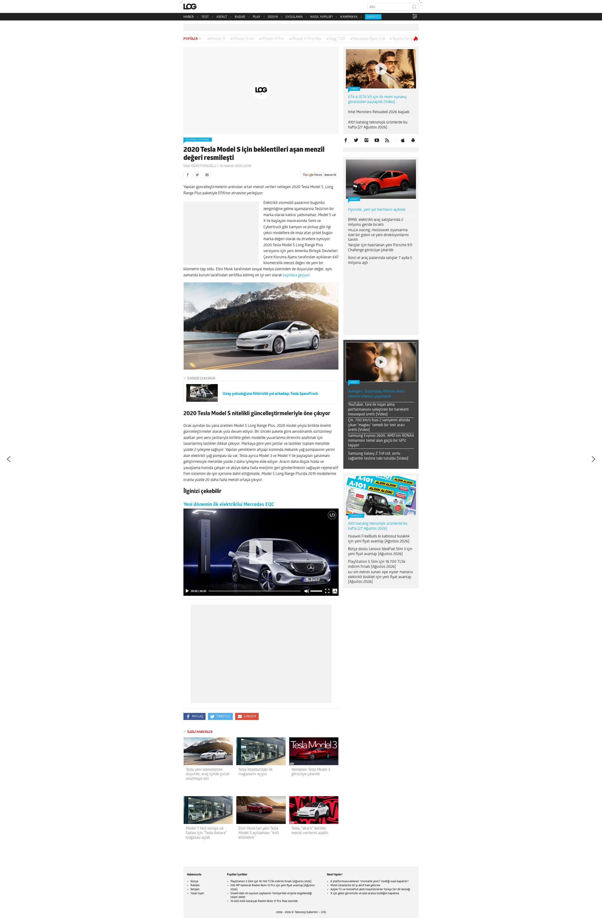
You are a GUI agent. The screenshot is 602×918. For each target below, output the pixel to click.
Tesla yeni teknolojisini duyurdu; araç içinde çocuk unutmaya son (207, 774)
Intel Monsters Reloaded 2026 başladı (378, 112)
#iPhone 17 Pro (271, 39)
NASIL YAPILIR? (321, 17)
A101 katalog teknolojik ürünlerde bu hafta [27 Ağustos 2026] (378, 125)
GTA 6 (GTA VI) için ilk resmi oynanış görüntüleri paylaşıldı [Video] (377, 99)
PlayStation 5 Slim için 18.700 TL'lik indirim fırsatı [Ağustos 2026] (270, 881)
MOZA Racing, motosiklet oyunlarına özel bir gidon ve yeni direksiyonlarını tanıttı (378, 235)
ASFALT (221, 17)
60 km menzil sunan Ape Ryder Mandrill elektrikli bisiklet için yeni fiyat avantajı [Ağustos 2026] (380, 577)
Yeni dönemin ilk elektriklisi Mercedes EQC (228, 504)
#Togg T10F (335, 39)
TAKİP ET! (373, 17)
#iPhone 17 (216, 39)
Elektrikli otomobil (198, 140)
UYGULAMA (294, 17)
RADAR (240, 17)
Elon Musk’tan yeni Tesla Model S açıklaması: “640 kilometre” (258, 833)
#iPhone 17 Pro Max (305, 39)
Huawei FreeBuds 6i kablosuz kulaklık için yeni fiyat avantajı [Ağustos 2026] (379, 539)
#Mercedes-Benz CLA (367, 39)
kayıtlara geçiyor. (296, 275)
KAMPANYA (348, 17)
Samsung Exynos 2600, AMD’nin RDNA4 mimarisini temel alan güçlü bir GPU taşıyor (381, 441)
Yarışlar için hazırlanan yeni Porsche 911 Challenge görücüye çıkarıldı (380, 247)
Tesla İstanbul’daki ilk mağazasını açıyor (255, 772)
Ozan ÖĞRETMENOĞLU (199, 166)
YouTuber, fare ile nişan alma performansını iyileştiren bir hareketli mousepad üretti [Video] (378, 410)
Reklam (195, 885)
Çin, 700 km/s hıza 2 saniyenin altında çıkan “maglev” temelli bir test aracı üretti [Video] (379, 425)
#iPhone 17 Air (242, 39)
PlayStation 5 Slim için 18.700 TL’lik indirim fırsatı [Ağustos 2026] (376, 564)
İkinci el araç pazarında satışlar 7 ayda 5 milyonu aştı (380, 260)
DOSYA (273, 17)
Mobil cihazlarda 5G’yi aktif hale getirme (355, 885)
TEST (205, 17)
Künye (194, 881)
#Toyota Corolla (403, 39)
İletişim (194, 889)
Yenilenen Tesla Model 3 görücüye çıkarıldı (310, 772)
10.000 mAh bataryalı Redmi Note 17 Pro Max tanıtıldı (264, 901)
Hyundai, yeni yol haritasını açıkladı (377, 210)
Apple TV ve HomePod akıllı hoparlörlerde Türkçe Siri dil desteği (370, 889)
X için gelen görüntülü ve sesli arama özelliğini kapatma (364, 893)
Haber (354, 89)
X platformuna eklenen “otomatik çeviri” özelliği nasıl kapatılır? (369, 881)
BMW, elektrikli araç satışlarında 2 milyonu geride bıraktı (375, 222)
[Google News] (320, 175)
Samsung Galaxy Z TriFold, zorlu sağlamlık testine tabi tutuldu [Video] (378, 456)
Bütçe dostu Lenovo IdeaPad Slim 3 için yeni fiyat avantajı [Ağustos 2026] (380, 551)
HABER (188, 17)
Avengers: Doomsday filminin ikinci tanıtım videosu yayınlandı (376, 394)
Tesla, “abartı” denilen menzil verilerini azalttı (309, 831)
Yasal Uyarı (197, 893)
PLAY (256, 17)
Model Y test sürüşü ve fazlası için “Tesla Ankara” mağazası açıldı (206, 833)
